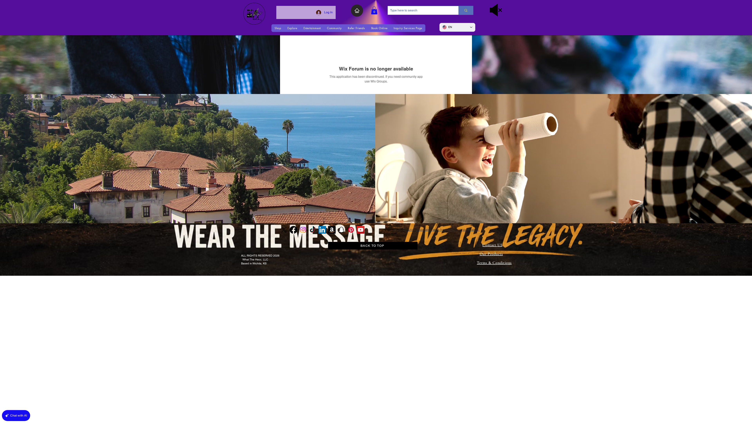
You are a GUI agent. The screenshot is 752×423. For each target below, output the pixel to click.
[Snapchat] (341, 230)
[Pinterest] (351, 230)
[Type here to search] (465, 10)
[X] (284, 230)
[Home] (357, 11)
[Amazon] (332, 230)
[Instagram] (303, 230)
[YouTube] (360, 230)
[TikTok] (312, 230)
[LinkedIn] (322, 230)
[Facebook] (293, 230)
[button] (374, 10)
